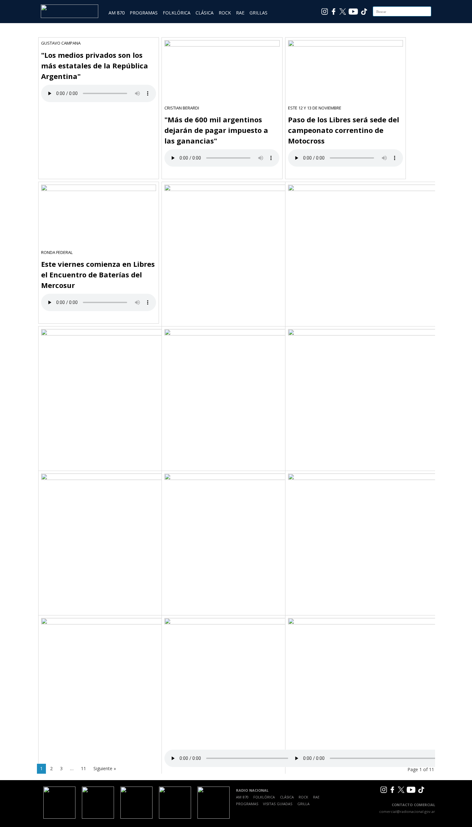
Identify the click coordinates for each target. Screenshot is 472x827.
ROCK (225, 13)
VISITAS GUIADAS (277, 803)
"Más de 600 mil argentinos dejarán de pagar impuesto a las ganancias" (216, 130)
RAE (240, 13)
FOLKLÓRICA (176, 13)
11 (83, 768)
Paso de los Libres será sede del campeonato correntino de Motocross (343, 130)
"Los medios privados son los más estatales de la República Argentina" (94, 65)
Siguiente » (104, 768)
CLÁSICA (205, 13)
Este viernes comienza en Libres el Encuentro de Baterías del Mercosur (98, 274)
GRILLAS (258, 13)
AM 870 (117, 13)
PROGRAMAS (144, 13)
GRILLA (303, 803)
